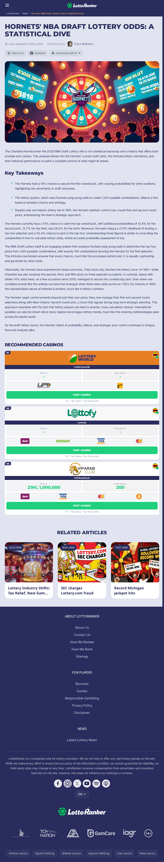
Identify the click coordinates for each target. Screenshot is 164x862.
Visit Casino (82, 394)
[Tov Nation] (48, 833)
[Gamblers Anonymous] (73, 833)
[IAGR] (129, 833)
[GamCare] (101, 833)
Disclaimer (82, 712)
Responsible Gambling (82, 698)
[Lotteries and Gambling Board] (21, 833)
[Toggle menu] (7, 5)
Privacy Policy (82, 705)
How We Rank (82, 649)
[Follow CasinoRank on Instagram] (68, 783)
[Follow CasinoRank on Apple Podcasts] (106, 783)
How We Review (82, 642)
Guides (82, 691)
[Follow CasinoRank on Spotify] (96, 783)
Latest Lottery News (82, 740)
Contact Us (82, 635)
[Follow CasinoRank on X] (77, 783)
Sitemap (82, 656)
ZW (80, 794)
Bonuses (82, 684)
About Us (82, 627)
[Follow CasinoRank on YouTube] (87, 783)
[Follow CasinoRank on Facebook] (58, 783)
